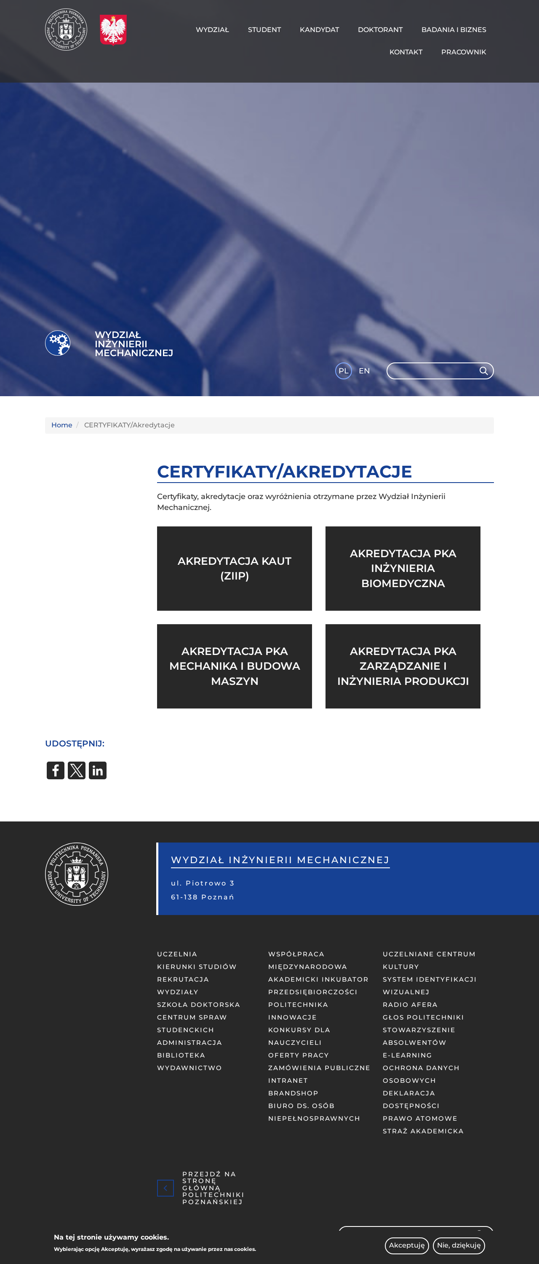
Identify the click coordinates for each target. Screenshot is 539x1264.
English (365, 372)
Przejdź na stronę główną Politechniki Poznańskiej (213, 1188)
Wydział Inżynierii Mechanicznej (134, 344)
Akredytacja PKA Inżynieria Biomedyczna (403, 568)
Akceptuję (407, 1246)
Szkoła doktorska (198, 1005)
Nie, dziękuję (459, 1246)
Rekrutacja (183, 979)
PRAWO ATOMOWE (420, 1118)
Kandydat (319, 30)
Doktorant (380, 30)
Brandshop (293, 1093)
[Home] (69, 29)
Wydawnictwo (189, 1068)
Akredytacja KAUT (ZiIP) (234, 568)
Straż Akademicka (423, 1131)
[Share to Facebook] (55, 770)
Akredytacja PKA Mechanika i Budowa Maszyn (234, 666)
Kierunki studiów (197, 967)
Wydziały (178, 992)
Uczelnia (177, 954)
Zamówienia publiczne (319, 1068)
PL (344, 371)
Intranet (288, 1080)
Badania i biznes (454, 30)
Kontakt (406, 52)
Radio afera (410, 1005)
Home (61, 425)
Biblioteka (181, 1055)
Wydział (212, 30)
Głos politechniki (423, 1017)
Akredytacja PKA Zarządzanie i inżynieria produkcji (403, 666)
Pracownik (463, 52)
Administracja (189, 1043)
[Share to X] (76, 770)
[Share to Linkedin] (98, 770)
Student (264, 30)
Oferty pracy (298, 1055)
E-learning (407, 1055)
